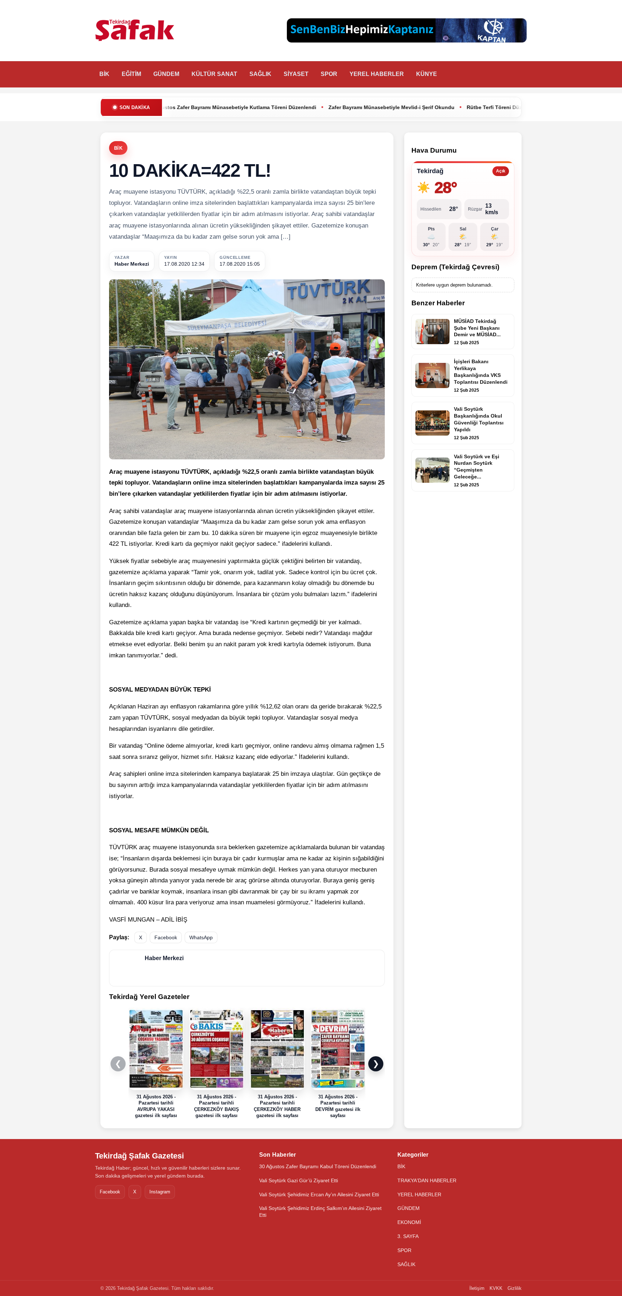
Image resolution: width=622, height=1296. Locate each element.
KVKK (496, 1288)
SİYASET (296, 74)
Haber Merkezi (131, 264)
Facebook (165, 937)
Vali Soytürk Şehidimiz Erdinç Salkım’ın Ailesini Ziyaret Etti (320, 1211)
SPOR (329, 74)
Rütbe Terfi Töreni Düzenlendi (436, 107)
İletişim (476, 1288)
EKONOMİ (409, 1222)
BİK (104, 74)
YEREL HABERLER (377, 74)
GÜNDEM (166, 74)
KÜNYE (426, 74)
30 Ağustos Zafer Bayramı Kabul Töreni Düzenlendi (317, 1166)
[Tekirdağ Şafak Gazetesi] (134, 30)
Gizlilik (515, 1288)
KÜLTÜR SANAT (214, 74)
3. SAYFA (408, 1236)
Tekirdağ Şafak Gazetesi (139, 1155)
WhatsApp (201, 937)
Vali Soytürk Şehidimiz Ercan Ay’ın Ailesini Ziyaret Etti (319, 1194)
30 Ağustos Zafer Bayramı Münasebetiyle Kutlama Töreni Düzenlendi (165, 107)
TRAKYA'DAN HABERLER (426, 1180)
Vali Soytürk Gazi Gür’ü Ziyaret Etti (298, 1180)
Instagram (159, 1191)
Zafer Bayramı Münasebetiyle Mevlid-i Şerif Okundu (324, 107)
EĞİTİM (131, 74)
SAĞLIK (260, 74)
